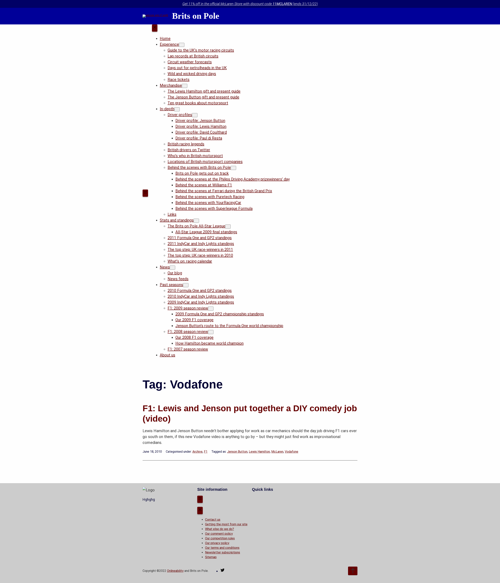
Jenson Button (237, 451)
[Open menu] (145, 193)
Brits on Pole (195, 16)
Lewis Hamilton (259, 451)
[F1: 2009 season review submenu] (210, 309)
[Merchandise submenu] (184, 86)
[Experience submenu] (181, 45)
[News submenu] (172, 268)
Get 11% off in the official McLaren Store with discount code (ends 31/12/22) (250, 4)
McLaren (277, 451)
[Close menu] (154, 28)
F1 (205, 451)
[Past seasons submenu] (185, 285)
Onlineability (175, 571)
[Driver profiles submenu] (194, 115)
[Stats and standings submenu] (196, 221)
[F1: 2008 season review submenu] (210, 332)
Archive (197, 451)
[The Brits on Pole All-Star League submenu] (228, 226)
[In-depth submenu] (177, 109)
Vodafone (291, 451)
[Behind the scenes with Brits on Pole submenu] (233, 168)
